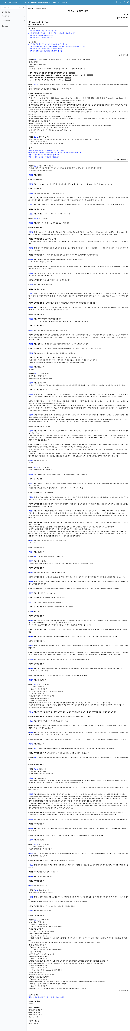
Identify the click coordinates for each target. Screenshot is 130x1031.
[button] (10, 2)
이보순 (31, 712)
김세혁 (31, 383)
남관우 (31, 561)
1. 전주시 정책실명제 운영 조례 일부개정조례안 (43, 31)
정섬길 (36, 59)
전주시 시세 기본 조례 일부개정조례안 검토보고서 (43, 155)
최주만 (44, 997)
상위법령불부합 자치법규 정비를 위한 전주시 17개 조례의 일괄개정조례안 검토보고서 (54, 152)
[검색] (20, 7)
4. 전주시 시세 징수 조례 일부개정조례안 (40, 37)
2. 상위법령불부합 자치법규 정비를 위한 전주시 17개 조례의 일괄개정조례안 (51, 33)
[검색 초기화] (23, 7)
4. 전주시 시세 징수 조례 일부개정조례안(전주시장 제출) (45, 51)
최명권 (31, 897)
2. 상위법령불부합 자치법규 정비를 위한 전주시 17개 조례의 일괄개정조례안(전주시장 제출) (56, 46)
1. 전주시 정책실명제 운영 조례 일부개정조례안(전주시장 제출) (47, 44)
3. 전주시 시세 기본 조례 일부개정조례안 (40, 35)
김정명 (31, 175)
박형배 (31, 474)
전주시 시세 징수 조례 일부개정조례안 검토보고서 (43, 157)
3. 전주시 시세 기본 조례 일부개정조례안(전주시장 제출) (45, 48)
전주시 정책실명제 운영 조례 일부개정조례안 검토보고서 (46, 150)
